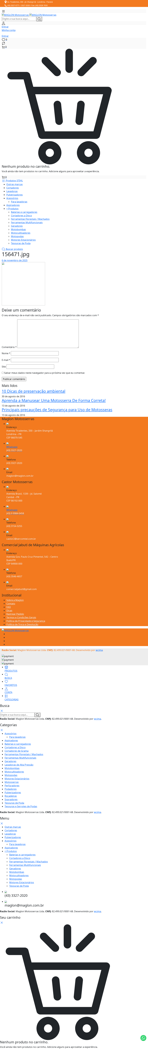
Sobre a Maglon (15, 600)
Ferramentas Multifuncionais (27, 222)
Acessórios (12, 198)
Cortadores (12, 187)
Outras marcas (14, 184)
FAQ (8, 607)
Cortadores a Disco (21, 215)
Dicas (9, 610)
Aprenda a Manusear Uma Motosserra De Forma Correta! (54, 400)
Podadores (11, 789)
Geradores (17, 226)
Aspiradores (13, 205)
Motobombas (18, 229)
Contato (10, 603)
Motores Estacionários (23, 239)
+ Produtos (12, 208)
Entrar (5, 36)
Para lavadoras (19, 201)
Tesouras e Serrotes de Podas (21, 806)
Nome (6, 353)
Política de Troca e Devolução (22, 624)
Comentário (9, 347)
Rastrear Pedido (15, 614)
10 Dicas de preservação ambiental (33, 391)
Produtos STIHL (14, 180)
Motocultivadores (20, 232)
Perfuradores (12, 785)
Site (4, 366)
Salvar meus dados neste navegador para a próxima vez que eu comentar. (44, 372)
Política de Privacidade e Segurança (25, 621)
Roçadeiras (11, 796)
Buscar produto (14, 249)
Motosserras (12, 782)
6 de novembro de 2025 (14, 260)
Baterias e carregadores (24, 212)
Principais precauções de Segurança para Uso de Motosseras (57, 409)
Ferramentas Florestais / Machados (30, 219)
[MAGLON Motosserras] (29, 14)
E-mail (6, 360)
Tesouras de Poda (20, 243)
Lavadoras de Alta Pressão (19, 764)
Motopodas (17, 236)
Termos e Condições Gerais (21, 617)
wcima (99, 650)
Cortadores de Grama (16, 750)
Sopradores (11, 799)
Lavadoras (12, 191)
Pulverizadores (14, 194)
